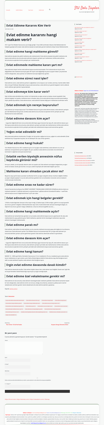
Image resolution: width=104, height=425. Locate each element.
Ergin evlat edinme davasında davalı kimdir (15, 300)
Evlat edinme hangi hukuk (47, 300)
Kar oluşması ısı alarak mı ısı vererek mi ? (83, 60)
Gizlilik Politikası (19, 10)
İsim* (6, 357)
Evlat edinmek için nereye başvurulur (52, 309)
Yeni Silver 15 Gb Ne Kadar (14, 324)
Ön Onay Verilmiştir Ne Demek (81, 165)
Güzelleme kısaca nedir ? (80, 45)
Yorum (6, 340)
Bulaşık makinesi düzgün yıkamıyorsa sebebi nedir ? (86, 49)
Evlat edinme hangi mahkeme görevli (13, 303)
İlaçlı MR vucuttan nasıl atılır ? (81, 31)
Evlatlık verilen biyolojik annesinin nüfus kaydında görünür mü (34, 312)
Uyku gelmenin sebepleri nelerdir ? (82, 56)
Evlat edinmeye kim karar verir (12, 312)
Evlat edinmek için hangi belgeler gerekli (33, 309)
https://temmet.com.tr (23, 399)
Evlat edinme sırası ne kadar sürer (45, 306)
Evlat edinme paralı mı (30, 306)
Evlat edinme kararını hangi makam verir (50, 303)
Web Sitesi (7, 371)
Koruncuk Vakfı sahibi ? (79, 42)
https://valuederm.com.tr (37, 399)
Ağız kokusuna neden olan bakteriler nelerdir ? (84, 27)
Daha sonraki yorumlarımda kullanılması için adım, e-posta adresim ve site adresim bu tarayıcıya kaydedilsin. (28, 380)
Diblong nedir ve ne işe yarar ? (81, 34)
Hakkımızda (41, 10)
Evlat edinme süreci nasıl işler (61, 306)
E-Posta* (7, 364)
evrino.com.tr (13, 289)
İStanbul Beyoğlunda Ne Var (81, 156)
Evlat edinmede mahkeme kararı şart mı (14, 309)
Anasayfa (8, 10)
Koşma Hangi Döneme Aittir (59, 324)
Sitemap (47, 399)
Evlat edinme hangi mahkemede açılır (32, 303)
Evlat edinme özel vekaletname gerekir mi (15, 306)
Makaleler (11, 296)
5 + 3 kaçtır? (8, 383)
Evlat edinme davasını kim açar (32, 300)
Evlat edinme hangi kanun (60, 300)
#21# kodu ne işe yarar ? (80, 53)
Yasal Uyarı (30, 10)
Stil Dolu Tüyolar (86, 8)
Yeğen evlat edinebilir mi (11, 315)
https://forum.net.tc (10, 399)
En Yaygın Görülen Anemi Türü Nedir (82, 160)
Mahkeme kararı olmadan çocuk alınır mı (58, 312)
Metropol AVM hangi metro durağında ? (83, 38)
